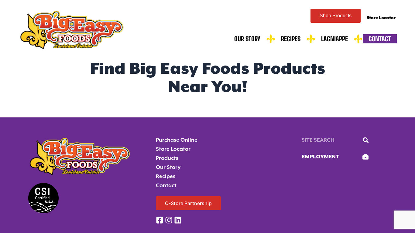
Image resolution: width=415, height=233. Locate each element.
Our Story (247, 38)
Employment (320, 157)
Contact (380, 38)
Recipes (290, 38)
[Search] (366, 140)
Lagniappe (334, 38)
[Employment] (365, 157)
